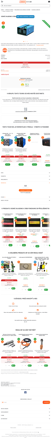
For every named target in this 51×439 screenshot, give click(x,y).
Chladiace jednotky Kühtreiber (44, 89)
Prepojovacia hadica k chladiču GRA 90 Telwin (34, 134)
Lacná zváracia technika (5, 369)
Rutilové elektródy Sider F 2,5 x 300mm (34, 214)
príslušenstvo (4, 179)
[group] (9, 273)
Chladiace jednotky (36, 9)
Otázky (3, 197)
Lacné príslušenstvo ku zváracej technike (19, 369)
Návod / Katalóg (4, 200)
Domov (2, 9)
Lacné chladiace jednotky (33, 369)
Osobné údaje (38, 427)
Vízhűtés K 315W (32, 373)
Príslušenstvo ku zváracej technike (22, 9)
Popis (2, 172)
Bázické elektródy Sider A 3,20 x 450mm (7, 214)
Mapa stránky (13, 427)
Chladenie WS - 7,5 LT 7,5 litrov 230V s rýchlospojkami (7, 134)
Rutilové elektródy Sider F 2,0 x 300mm (21, 214)
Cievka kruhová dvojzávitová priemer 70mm (42, 335)
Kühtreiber (47, 55)
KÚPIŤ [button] (14, 288)
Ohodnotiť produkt (25, 190)
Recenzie (3, 182)
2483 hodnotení (28, 79)
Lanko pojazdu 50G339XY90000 (25, 257)
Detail (7, 164)
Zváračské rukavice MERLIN (21, 111)
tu (38, 432)
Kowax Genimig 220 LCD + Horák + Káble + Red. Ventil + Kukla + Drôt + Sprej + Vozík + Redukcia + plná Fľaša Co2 (42, 259)
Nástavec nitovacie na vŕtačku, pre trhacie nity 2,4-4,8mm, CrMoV (9, 335)
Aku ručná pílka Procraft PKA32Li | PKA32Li (9, 258)
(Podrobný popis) (40, 45)
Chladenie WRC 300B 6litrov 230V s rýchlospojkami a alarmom (21, 134)
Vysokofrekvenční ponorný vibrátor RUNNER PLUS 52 (26, 335)
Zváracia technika (9, 9)
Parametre (3, 176)
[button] (13, 288)
